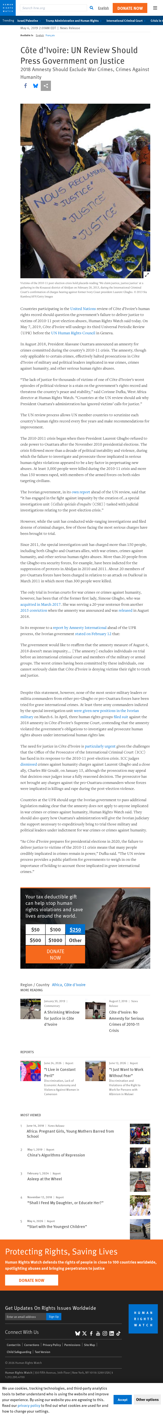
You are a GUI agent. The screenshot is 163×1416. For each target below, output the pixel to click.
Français (50, 35)
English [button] (103, 7)
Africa (57, 984)
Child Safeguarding (19, 1352)
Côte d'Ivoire (75, 984)
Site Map (89, 1345)
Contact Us (14, 1345)
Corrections (31, 1345)
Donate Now (130, 8)
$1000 (55, 940)
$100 (55, 929)
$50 (35, 929)
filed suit (121, 716)
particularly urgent (100, 746)
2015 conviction (33, 610)
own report (81, 491)
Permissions (72, 1345)
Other (75, 940)
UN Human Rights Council (73, 332)
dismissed (28, 764)
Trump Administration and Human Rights (72, 20)
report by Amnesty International (80, 627)
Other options (147, 1399)
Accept (123, 1399)
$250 (75, 929)
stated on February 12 (93, 633)
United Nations (83, 308)
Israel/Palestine (27, 20)
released (125, 610)
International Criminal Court (125, 20)
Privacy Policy (52, 1345)
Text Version (42, 1352)
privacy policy (29, 1405)
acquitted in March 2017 (40, 604)
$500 (35, 940)
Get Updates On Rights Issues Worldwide (50, 1307)
